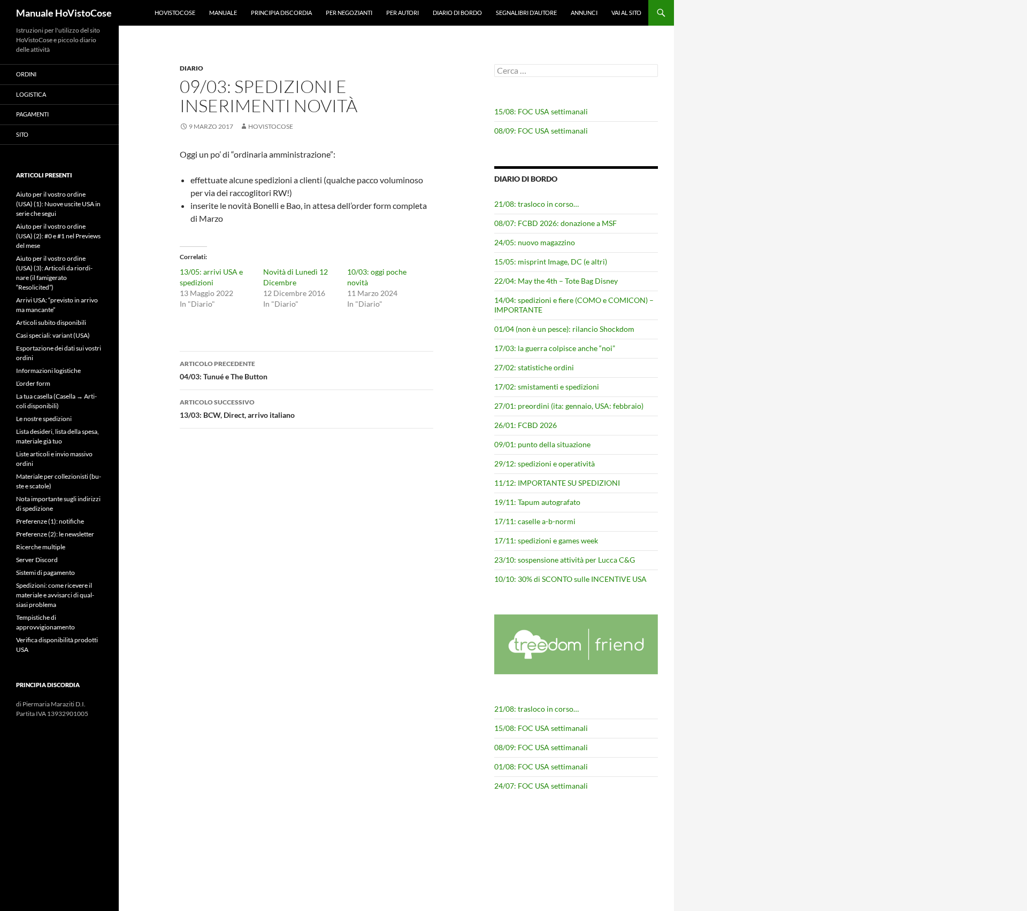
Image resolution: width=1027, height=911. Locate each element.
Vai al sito (626, 12)
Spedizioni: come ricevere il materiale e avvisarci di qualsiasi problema (55, 595)
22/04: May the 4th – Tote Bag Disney (556, 280)
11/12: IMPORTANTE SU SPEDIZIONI (557, 482)
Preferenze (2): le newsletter (55, 534)
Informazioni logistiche (48, 371)
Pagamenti (32, 114)
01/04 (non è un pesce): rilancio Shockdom (564, 328)
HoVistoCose (175, 12)
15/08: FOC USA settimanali (541, 111)
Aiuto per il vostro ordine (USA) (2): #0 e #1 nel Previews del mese (58, 236)
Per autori (402, 12)
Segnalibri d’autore (526, 12)
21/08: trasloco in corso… (536, 203)
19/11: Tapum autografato (537, 502)
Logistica (31, 94)
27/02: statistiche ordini (534, 367)
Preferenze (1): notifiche (50, 521)
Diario (191, 68)
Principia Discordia (281, 12)
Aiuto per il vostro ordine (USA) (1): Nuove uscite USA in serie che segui (58, 203)
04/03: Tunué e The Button (223, 370)
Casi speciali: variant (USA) (53, 335)
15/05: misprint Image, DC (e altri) (550, 261)
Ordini (26, 74)
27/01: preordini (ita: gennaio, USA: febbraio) (568, 405)
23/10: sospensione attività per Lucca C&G (564, 559)
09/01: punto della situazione (542, 444)
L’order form (33, 383)
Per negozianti (349, 12)
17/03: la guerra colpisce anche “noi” (554, 348)
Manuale (223, 12)
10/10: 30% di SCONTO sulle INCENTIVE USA (570, 578)
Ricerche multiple (40, 547)
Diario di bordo (457, 12)
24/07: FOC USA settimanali (541, 785)
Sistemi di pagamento (45, 573)
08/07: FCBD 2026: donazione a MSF (555, 223)
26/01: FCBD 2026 (525, 425)
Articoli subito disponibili (51, 322)
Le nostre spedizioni (44, 419)
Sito (22, 134)
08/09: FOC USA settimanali (541, 130)
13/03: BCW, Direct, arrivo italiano (237, 408)
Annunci (584, 12)
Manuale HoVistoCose (64, 13)
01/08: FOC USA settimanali (541, 766)
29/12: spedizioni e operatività (544, 463)
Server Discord (37, 560)
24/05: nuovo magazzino (534, 242)
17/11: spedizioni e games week (546, 540)
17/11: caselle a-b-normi (535, 521)
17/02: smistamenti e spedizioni (546, 386)
